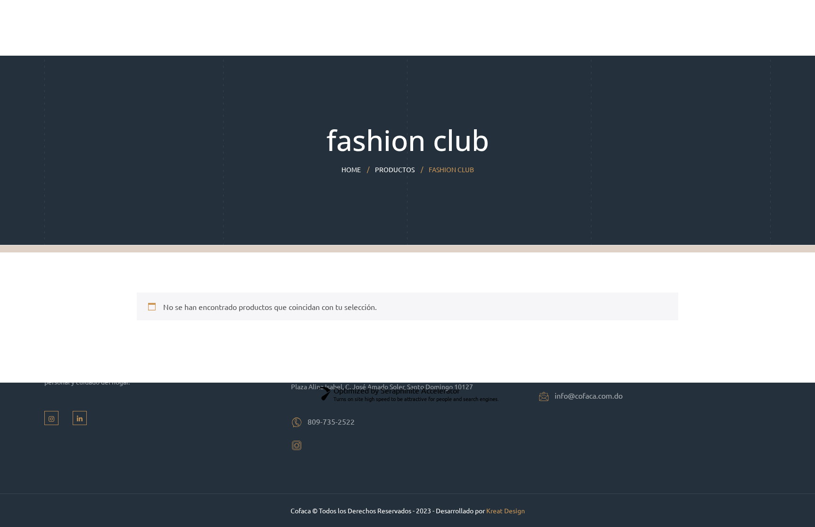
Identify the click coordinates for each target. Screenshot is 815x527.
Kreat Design (505, 510)
